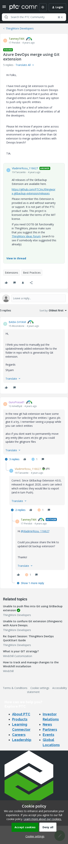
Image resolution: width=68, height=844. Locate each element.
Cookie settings (39, 688)
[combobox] (34, 17)
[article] (34, 355)
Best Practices (32, 272)
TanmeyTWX (16, 38)
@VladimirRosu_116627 (35, 531)
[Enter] (6, 17)
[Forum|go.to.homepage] (20, 7)
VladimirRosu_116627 (25, 168)
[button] (4, 8)
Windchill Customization (17, 656)
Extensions (11, 272)
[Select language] (43, 7)
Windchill (8, 671)
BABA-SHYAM (17, 322)
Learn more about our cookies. (43, 819)
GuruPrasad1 (17, 402)
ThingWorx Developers (20, 28)
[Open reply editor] (34, 298)
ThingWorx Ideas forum (26, 236)
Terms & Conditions (15, 688)
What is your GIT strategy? (21, 651)
